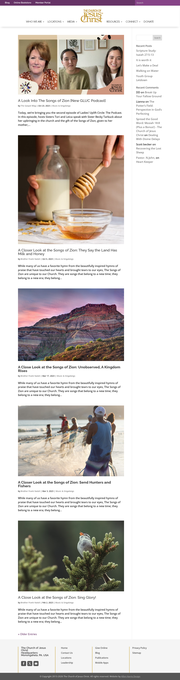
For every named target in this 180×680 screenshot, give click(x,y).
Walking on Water (147, 71)
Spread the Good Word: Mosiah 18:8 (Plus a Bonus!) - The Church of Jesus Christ (149, 127)
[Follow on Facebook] (23, 663)
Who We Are (34, 22)
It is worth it (143, 60)
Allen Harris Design (130, 676)
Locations (54, 22)
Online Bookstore (22, 2)
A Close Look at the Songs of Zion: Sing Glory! (57, 597)
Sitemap (136, 652)
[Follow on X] (29, 663)
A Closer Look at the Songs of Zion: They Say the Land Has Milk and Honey (67, 252)
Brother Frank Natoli (30, 259)
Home (64, 647)
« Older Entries (27, 634)
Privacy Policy (139, 647)
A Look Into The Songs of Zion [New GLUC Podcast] (62, 100)
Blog (7, 2)
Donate (149, 22)
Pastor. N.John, (145, 158)
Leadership (67, 662)
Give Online (101, 647)
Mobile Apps (101, 662)
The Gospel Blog (28, 105)
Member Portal (42, 2)
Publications (101, 657)
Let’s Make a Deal (147, 65)
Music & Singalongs (61, 105)
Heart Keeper (144, 162)
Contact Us (67, 652)
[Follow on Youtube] (36, 663)
